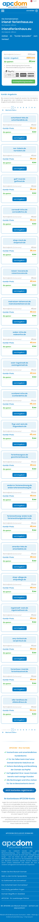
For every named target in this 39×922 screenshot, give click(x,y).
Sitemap (35, 915)
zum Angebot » (19, 138)
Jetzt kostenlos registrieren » (19, 790)
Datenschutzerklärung (14, 917)
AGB (28, 915)
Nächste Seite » (11, 110)
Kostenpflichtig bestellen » (23, 81)
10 (2, 110)
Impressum (28, 917)
